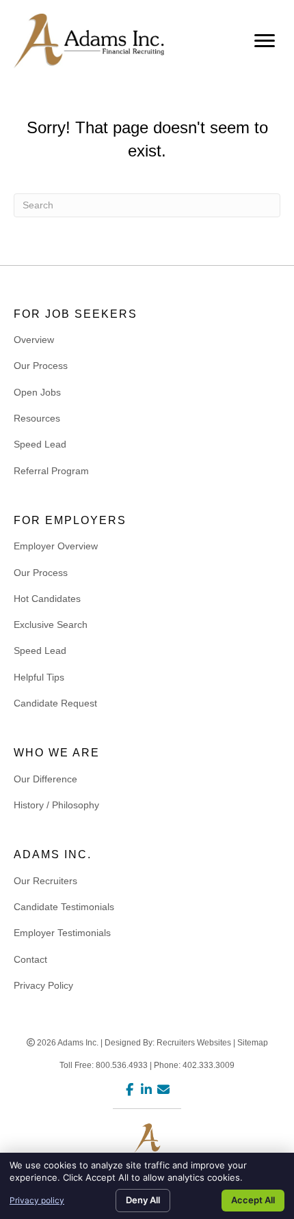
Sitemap (252, 1042)
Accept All (253, 1199)
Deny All (143, 1199)
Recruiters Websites (194, 1042)
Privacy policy (37, 1200)
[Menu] (264, 41)
